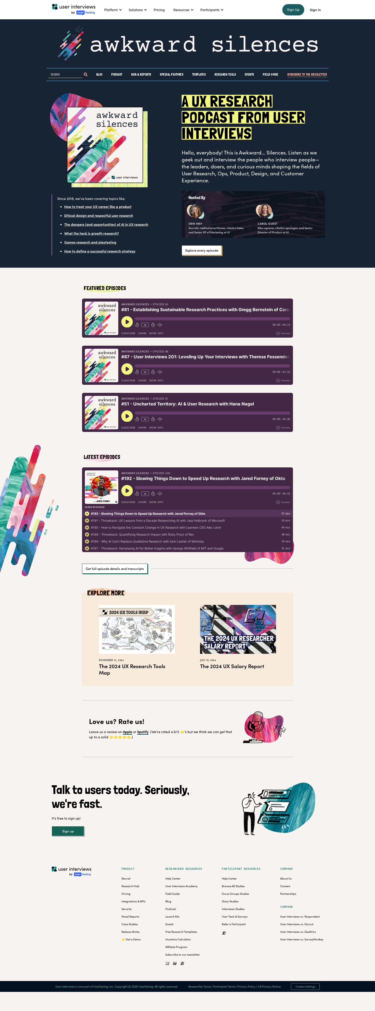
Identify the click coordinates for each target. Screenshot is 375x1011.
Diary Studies (230, 901)
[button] (112, 10)
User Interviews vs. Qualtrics (298, 932)
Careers (285, 886)
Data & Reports (141, 74)
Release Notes (131, 932)
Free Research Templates (181, 932)
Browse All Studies (233, 886)
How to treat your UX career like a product (98, 206)
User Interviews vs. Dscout (296, 924)
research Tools (225, 74)
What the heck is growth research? (91, 233)
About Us (286, 878)
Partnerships (288, 894)
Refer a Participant (234, 924)
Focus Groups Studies (235, 894)
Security (127, 909)
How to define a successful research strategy (99, 251)
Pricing (126, 894)
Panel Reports (130, 916)
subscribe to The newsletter (307, 74)
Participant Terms (224, 986)
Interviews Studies (233, 909)
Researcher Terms (199, 986)
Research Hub (130, 886)
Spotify (142, 731)
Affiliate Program (176, 947)
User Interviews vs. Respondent (300, 916)
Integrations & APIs (134, 901)
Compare (286, 907)
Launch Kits (172, 916)
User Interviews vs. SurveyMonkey (301, 939)
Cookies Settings (305, 986)
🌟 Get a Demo (131, 939)
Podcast (116, 74)
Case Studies (130, 924)
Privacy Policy (246, 986)
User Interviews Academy (181, 886)
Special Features (171, 74)
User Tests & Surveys (235, 916)
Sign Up (293, 9)
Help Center (172, 878)
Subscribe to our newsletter (182, 954)
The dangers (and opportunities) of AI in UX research (106, 224)
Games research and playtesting (90, 242)
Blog (99, 74)
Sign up (68, 831)
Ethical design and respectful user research (98, 215)
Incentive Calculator (178, 939)
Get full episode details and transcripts (115, 568)
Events (249, 74)
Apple (127, 731)
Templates (199, 74)
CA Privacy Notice (269, 986)
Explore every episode (201, 250)
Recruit (126, 878)
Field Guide (270, 74)
